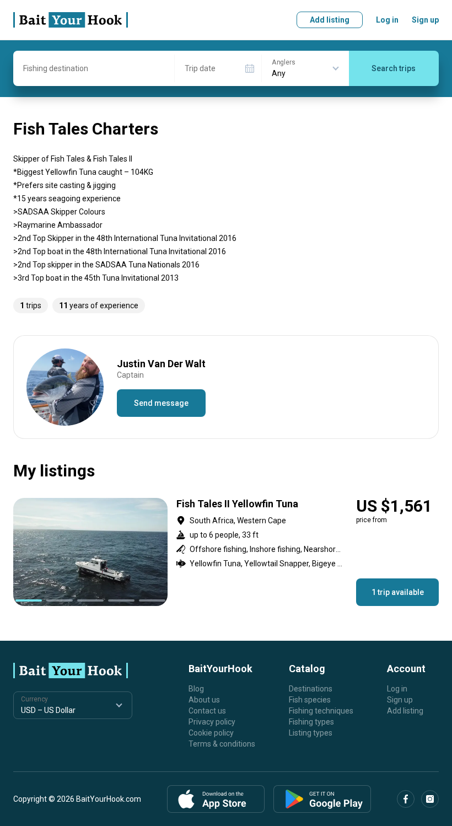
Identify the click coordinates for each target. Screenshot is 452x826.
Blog (196, 688)
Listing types (310, 732)
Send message (161, 403)
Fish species (310, 699)
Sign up (425, 19)
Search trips (394, 68)
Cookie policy (211, 732)
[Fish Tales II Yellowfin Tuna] (226, 552)
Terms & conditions (222, 743)
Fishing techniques (321, 710)
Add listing (329, 19)
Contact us (207, 710)
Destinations (310, 688)
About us (204, 699)
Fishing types (311, 721)
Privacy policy (212, 721)
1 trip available (398, 592)
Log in (387, 19)
